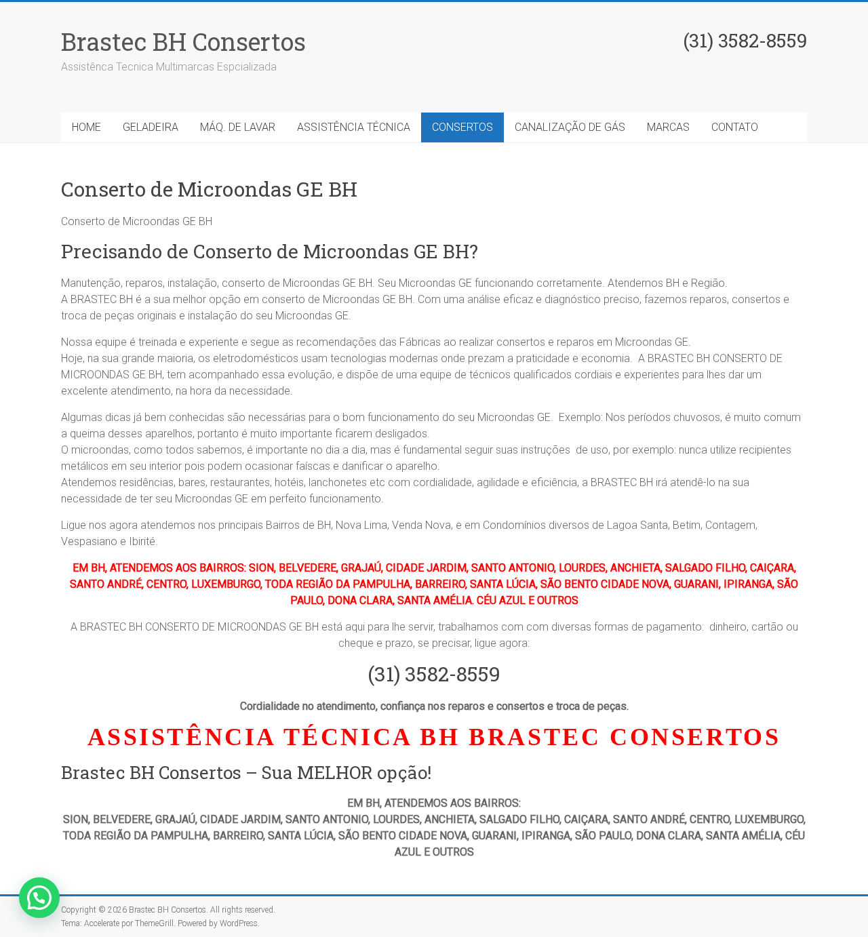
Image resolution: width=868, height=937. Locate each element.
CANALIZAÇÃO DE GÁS (570, 127)
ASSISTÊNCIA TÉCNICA (353, 127)
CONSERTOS (462, 127)
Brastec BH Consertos (183, 41)
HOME (86, 127)
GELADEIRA (150, 127)
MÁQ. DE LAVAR (237, 127)
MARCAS (668, 127)
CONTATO (734, 127)
